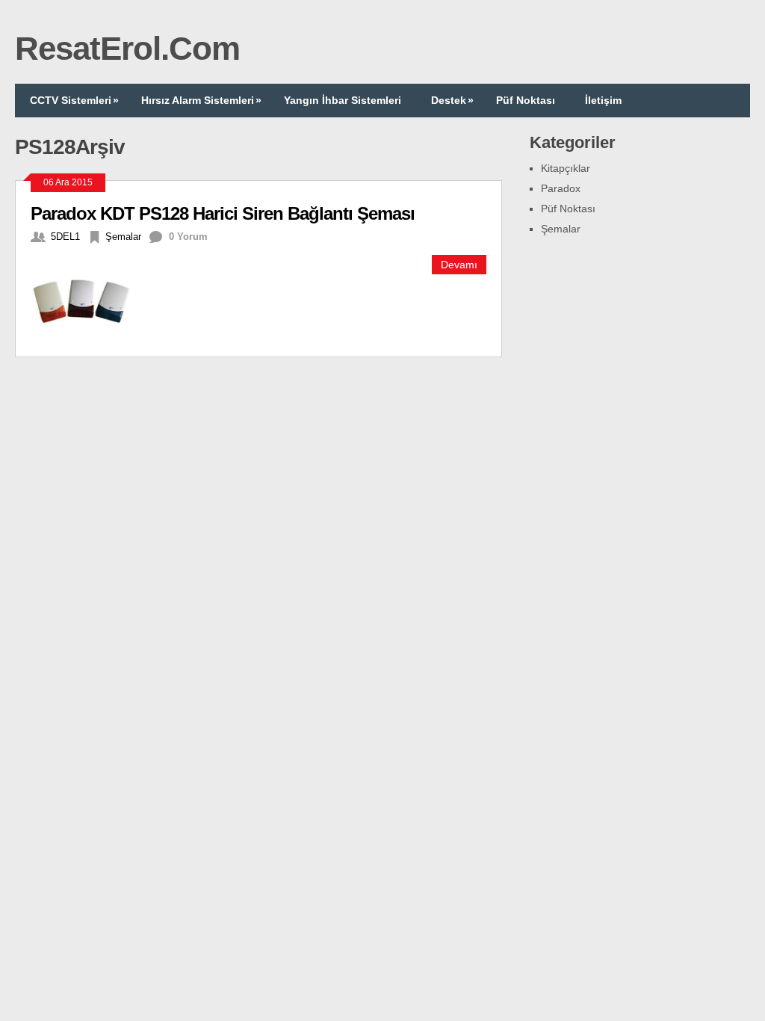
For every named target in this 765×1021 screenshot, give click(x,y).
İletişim (603, 100)
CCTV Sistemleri (74, 100)
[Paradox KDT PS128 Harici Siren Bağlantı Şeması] (90, 299)
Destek (452, 100)
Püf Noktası (525, 100)
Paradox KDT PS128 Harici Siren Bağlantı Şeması (223, 213)
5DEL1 (65, 236)
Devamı (459, 265)
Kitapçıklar (565, 168)
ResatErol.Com (127, 48)
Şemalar (123, 236)
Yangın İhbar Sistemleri (342, 100)
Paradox (560, 188)
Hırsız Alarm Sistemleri (201, 100)
